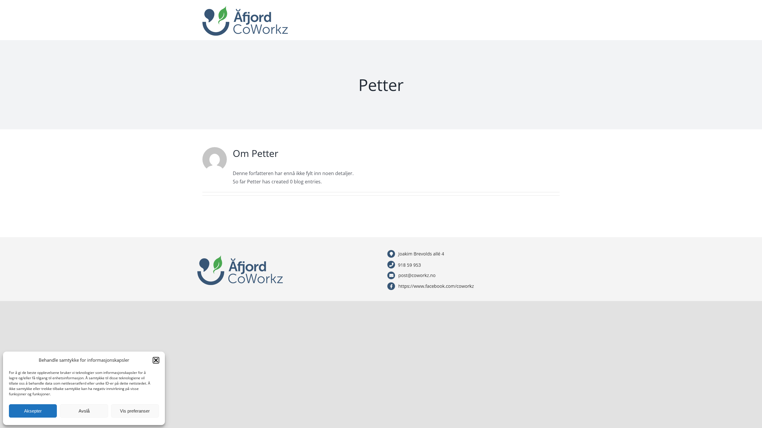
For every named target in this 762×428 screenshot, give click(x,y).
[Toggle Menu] (555, 21)
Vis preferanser (135, 410)
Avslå (84, 410)
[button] (156, 360)
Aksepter (33, 410)
